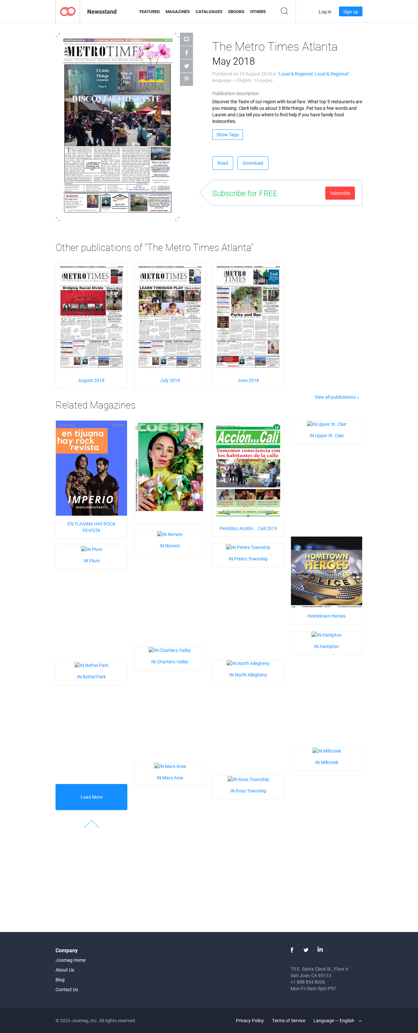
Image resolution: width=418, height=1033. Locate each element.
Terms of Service (288, 1020)
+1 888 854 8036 (308, 982)
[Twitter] (306, 950)
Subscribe (340, 193)
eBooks (236, 11)
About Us (65, 970)
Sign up (350, 11)
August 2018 (91, 380)
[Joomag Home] (67, 11)
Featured (149, 11)
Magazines (178, 11)
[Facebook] (291, 950)
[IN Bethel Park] (91, 665)
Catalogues (209, 11)
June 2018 (248, 380)
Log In (325, 11)
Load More (92, 797)
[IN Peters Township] (248, 547)
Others (258, 11)
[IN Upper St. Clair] (326, 424)
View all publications (335, 397)
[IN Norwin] (170, 534)
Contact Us (67, 989)
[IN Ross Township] (248, 779)
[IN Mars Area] (170, 766)
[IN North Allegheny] (248, 663)
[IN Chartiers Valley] (170, 650)
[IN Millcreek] (327, 750)
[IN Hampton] (327, 634)
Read (222, 163)
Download (253, 163)
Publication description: (236, 93)
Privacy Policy (250, 1020)
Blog (60, 979)
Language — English (334, 1020)
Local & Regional (296, 74)
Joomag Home (71, 960)
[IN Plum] (91, 549)
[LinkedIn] (320, 950)
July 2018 (170, 380)
